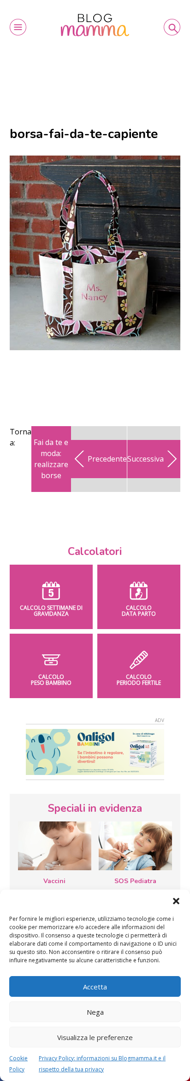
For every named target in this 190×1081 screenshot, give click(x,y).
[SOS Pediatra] (135, 845)
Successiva (145, 459)
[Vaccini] (54, 845)
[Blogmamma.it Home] (95, 25)
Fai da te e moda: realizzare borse (51, 458)
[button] (176, 901)
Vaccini (54, 881)
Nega (95, 1012)
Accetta (95, 986)
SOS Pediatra (135, 881)
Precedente (107, 459)
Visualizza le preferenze (95, 1037)
